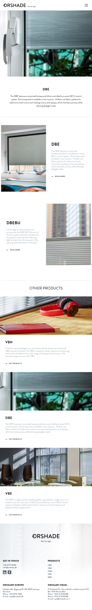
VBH (50, 568)
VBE (50, 574)
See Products (15, 363)
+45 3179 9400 (9, 565)
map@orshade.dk (16, 596)
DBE (50, 577)
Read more (60, 176)
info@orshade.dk (10, 567)
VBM (50, 571)
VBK (50, 565)
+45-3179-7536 (15, 594)
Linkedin (4, 572)
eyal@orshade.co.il (62, 598)
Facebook (9, 572)
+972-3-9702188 (61, 594)
